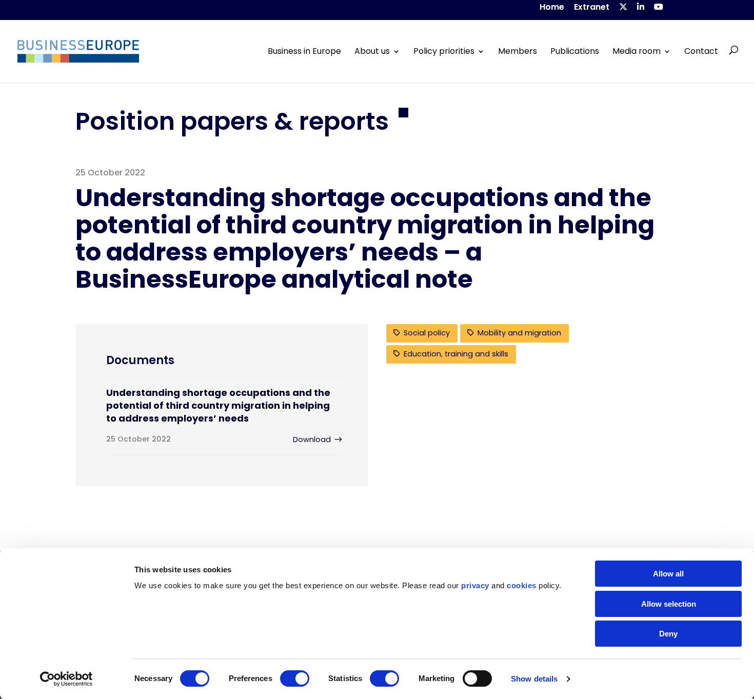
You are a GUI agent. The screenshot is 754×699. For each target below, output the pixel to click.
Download (312, 439)
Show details (534, 678)
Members (517, 51)
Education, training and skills (456, 354)
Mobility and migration (519, 333)
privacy (475, 585)
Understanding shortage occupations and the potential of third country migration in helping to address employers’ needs (218, 405)
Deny (668, 633)
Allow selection (668, 604)
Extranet (591, 8)
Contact (701, 51)
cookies (522, 585)
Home (552, 8)
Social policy (427, 333)
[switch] (294, 678)
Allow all (668, 573)
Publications (574, 51)
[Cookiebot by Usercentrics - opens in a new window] (66, 679)
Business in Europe (304, 51)
